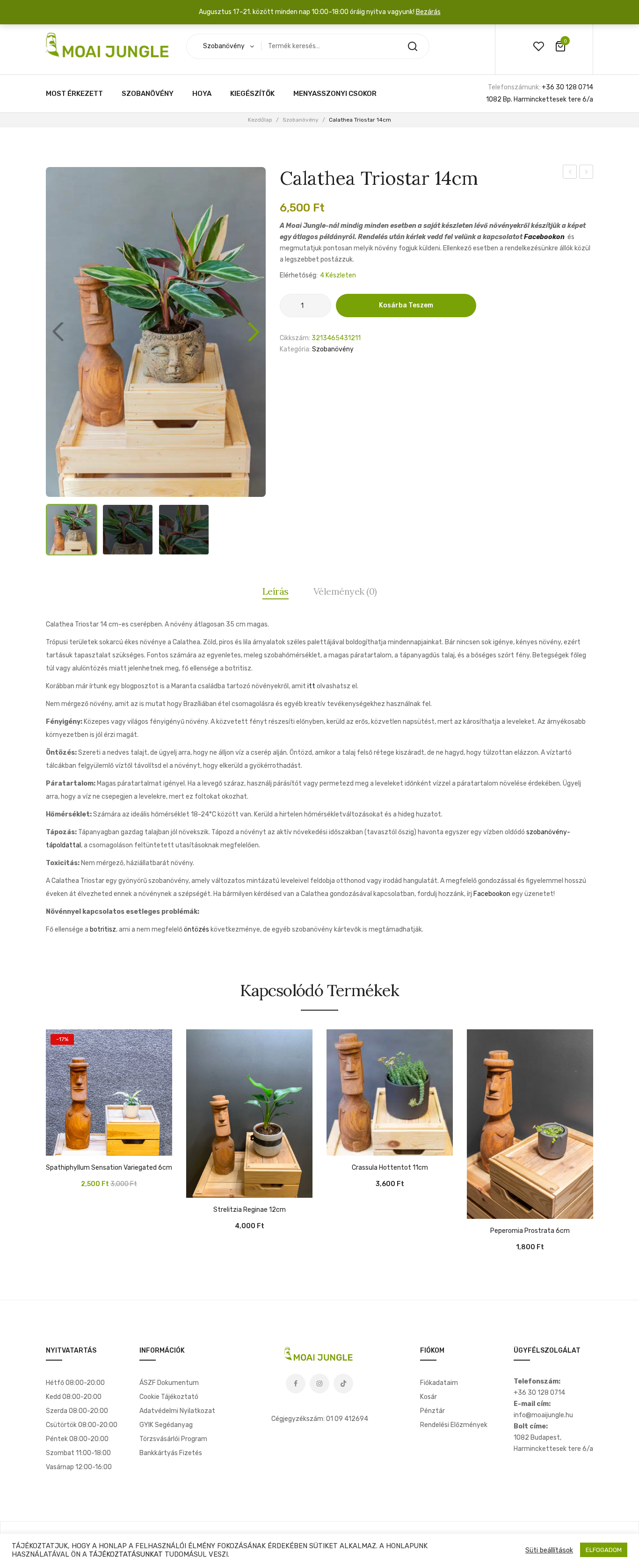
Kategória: (295, 349)
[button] (253, 331)
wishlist (538, 46)
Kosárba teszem (406, 305)
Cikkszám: (295, 338)
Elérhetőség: (299, 275)
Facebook (295, 1383)
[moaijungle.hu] (109, 46)
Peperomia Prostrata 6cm (530, 1231)
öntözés (196, 929)
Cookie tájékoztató (168, 1397)
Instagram (319, 1383)
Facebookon (544, 237)
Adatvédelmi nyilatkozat (177, 1411)
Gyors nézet (81, 1146)
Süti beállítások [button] (549, 1550)
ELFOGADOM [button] (604, 1549)
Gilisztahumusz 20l (571, 173)
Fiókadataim (439, 1383)
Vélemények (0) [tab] (345, 591)
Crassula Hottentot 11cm (390, 1168)
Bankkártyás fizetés (170, 1453)
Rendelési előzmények (453, 1425)
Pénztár (432, 1411)
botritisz (103, 929)
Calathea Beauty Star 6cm (586, 173)
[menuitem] (74, 93)
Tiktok (343, 1383)
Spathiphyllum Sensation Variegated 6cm (109, 1168)
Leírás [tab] (275, 591)
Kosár (428, 1397)
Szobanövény (301, 120)
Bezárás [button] (428, 12)
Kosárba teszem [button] (57, 1146)
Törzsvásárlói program (173, 1439)
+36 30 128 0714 (567, 87)
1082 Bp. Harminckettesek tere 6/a (539, 99)
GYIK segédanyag (166, 1425)
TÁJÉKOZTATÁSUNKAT (126, 1554)
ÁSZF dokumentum (169, 1383)
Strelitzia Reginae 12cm (249, 1210)
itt (311, 686)
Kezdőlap (260, 120)
